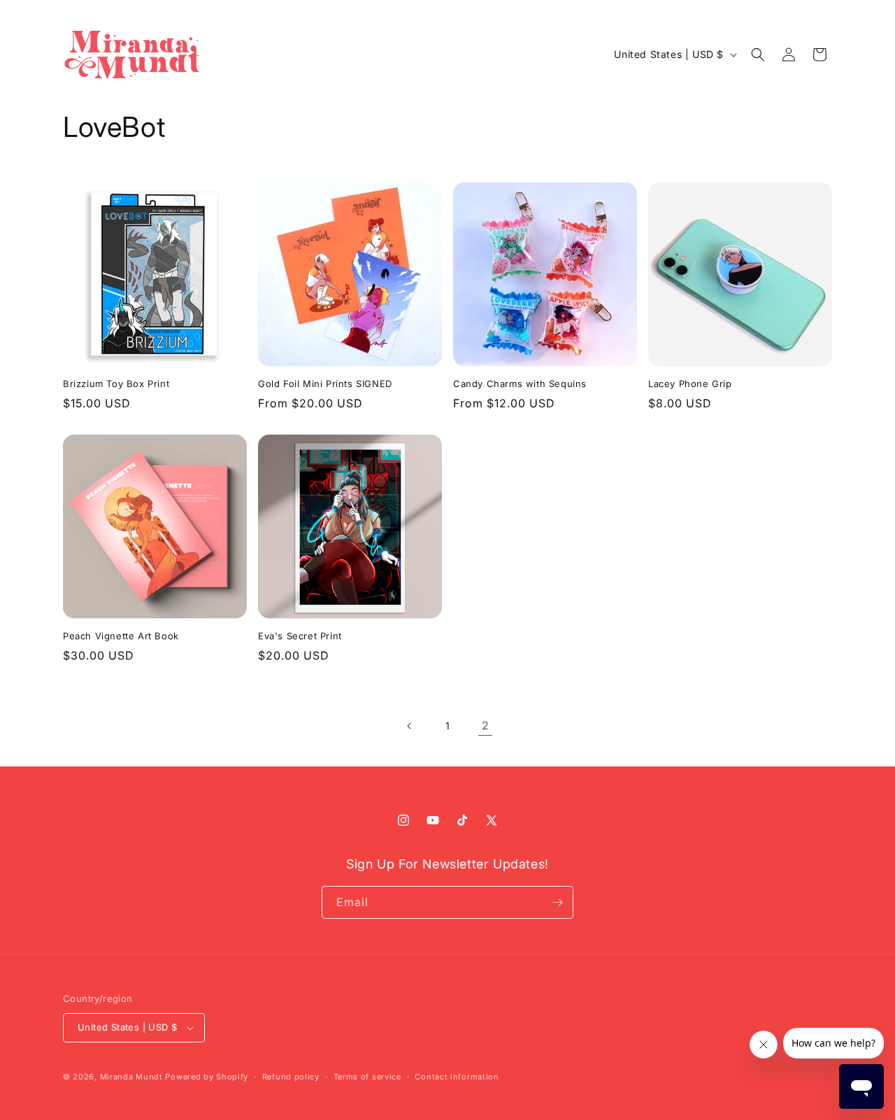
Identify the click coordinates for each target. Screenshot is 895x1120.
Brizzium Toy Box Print (116, 383)
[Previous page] (409, 726)
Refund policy (291, 1077)
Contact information (457, 1077)
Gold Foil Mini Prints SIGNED (325, 383)
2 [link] (485, 725)
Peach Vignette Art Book (121, 635)
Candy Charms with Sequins (520, 383)
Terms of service (367, 1077)
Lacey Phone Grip (690, 383)
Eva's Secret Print (300, 635)
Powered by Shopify (206, 1077)
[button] (758, 54)
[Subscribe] (557, 902)
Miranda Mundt (131, 1077)
